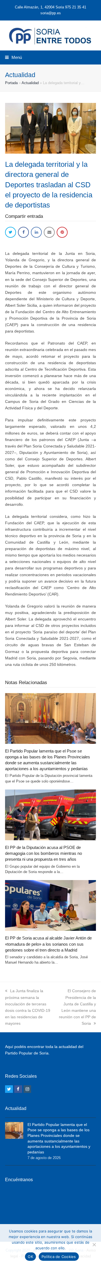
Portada (11, 83)
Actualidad (30, 83)
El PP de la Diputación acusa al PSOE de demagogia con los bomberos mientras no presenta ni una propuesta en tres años (43, 853)
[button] (13, 57)
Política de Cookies (59, 1256)
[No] (94, 1244)
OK (30, 1256)
